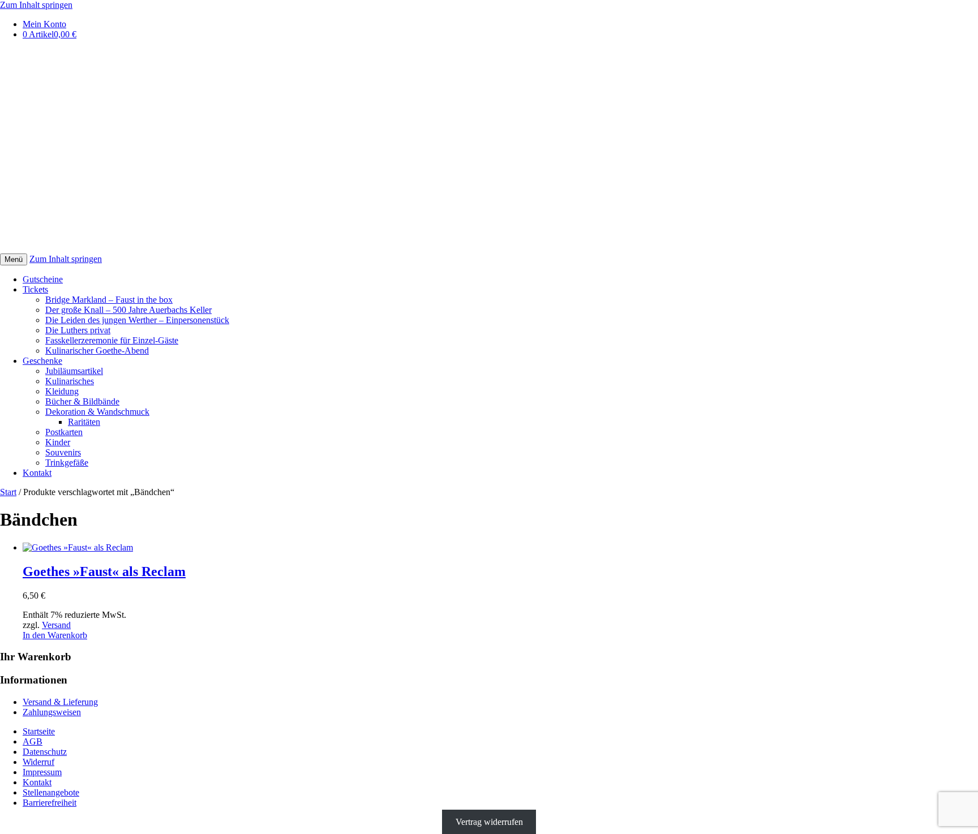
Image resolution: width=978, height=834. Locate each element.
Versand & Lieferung (60, 702)
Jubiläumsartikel (74, 371)
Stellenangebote (51, 792)
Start (8, 492)
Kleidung (62, 391)
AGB (32, 741)
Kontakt (37, 473)
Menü (14, 259)
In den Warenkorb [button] (55, 635)
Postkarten (64, 432)
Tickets (35, 289)
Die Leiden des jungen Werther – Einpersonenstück (137, 320)
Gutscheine (43, 279)
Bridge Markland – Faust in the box (109, 299)
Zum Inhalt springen (36, 5)
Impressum (42, 772)
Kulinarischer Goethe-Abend (97, 350)
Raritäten (84, 422)
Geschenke (42, 361)
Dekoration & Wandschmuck (97, 411)
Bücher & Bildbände (82, 401)
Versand (56, 625)
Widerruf (38, 762)
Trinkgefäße (66, 462)
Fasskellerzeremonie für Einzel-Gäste (111, 340)
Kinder (57, 442)
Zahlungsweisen (52, 712)
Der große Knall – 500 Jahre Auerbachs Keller (128, 310)
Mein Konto (44, 24)
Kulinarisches (69, 381)
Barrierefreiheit (49, 802)
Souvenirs (63, 452)
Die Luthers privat (77, 330)
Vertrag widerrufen (489, 822)
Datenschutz (45, 751)
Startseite (39, 731)
